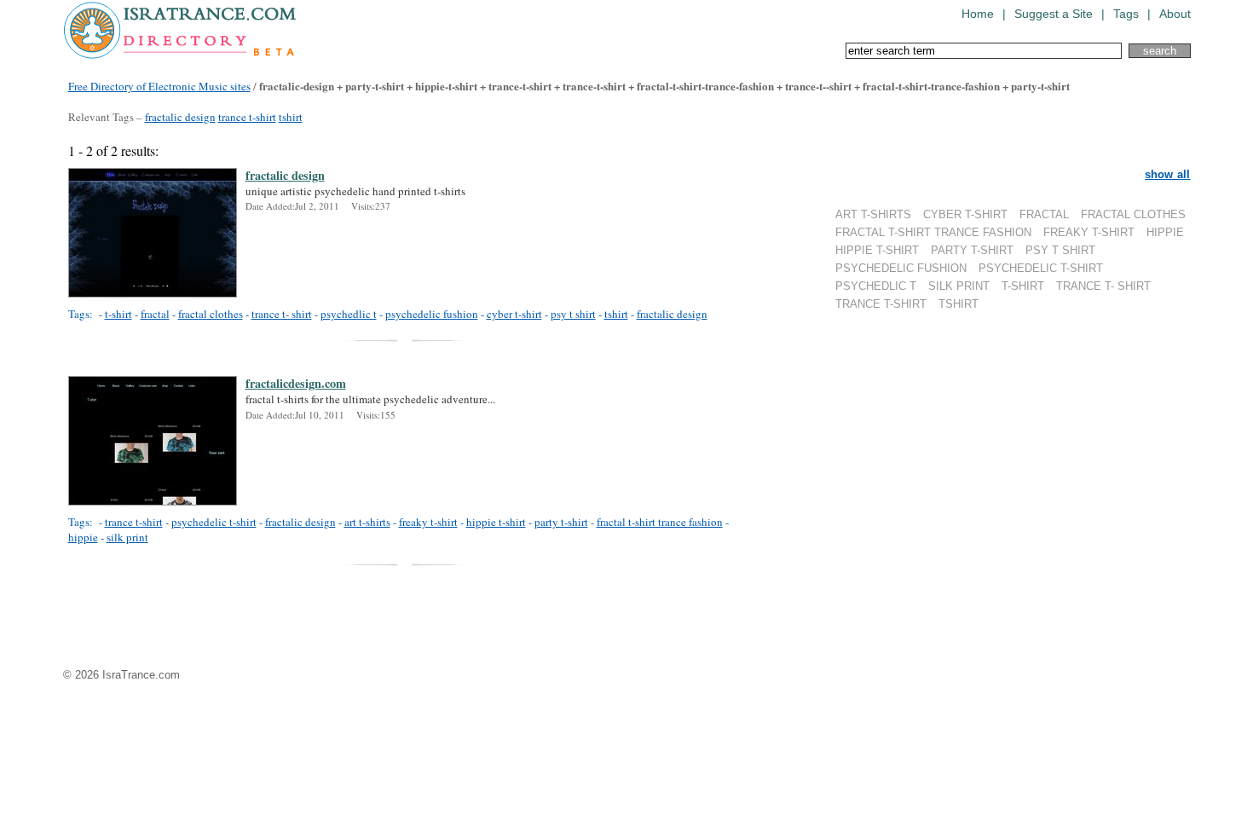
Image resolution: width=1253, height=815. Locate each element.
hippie (83, 537)
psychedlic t (348, 313)
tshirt (291, 116)
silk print (127, 537)
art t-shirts (367, 521)
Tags (1126, 14)
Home (977, 14)
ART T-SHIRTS (873, 214)
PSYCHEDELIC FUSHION (901, 268)
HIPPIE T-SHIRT (877, 250)
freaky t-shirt (428, 521)
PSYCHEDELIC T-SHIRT (1041, 268)
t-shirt (118, 313)
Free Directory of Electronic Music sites (159, 86)
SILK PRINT (959, 286)
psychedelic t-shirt (214, 521)
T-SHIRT (1023, 286)
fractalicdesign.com (295, 383)
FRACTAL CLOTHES (1133, 214)
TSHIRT (958, 304)
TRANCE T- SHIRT (1103, 286)
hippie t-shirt (496, 521)
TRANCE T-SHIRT (881, 304)
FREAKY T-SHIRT (1089, 232)
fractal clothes (210, 313)
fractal (155, 313)
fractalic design (180, 116)
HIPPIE (1165, 232)
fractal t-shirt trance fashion (660, 521)
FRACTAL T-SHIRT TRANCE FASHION (933, 232)
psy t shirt (573, 313)
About (1175, 14)
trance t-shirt (247, 116)
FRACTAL (1044, 214)
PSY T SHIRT (1060, 250)
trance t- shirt (281, 313)
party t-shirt (561, 521)
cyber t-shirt (514, 313)
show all (1167, 174)
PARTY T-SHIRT (972, 250)
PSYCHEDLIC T (875, 286)
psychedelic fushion (431, 313)
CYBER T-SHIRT (965, 214)
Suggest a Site (1053, 14)
